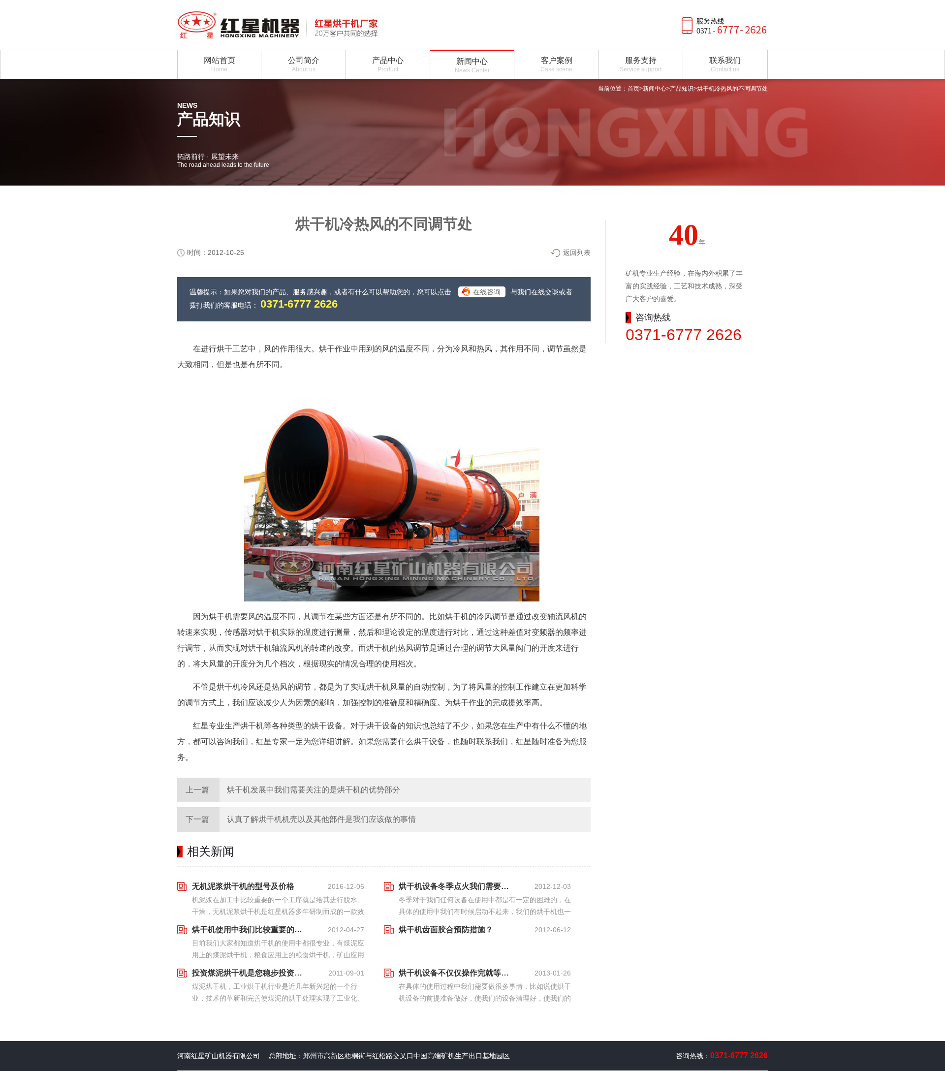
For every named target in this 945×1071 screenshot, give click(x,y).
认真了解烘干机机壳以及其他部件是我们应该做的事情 (321, 819)
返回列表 (577, 252)
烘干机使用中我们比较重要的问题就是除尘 (250, 929)
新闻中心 (654, 88)
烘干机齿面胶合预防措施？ (446, 929)
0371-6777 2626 (299, 304)
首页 (633, 88)
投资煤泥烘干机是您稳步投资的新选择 (250, 973)
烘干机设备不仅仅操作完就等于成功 (457, 973)
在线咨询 (487, 292)
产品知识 (681, 88)
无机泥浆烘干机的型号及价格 (243, 886)
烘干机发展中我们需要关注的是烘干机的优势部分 (313, 790)
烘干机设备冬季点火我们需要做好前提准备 (457, 886)
